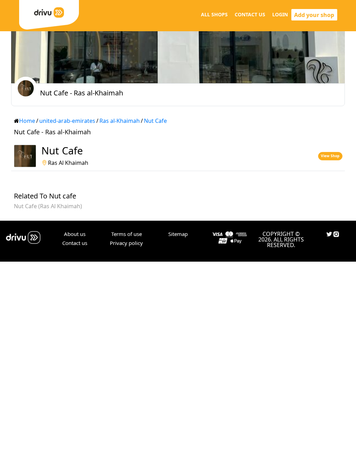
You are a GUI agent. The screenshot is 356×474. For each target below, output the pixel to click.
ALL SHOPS (214, 14)
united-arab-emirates (67, 121)
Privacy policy (126, 242)
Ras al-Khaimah (119, 121)
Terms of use (126, 233)
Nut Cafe (155, 121)
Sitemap (178, 233)
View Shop (330, 155)
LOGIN (280, 14)
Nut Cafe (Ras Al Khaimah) (48, 206)
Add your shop (314, 15)
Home (27, 121)
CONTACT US (250, 14)
